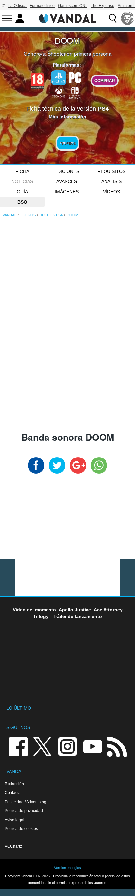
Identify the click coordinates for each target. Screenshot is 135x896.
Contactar (13, 792)
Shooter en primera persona (80, 53)
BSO (22, 202)
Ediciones (66, 171)
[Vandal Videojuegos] (67, 17)
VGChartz (13, 846)
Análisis (111, 181)
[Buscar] (113, 18)
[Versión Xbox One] (58, 92)
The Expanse (102, 5)
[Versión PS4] (58, 77)
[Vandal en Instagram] (67, 746)
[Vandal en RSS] (116, 746)
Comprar (104, 80)
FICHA (22, 171)
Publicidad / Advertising (25, 802)
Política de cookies (21, 828)
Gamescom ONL (72, 5)
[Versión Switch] (75, 92)
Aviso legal (14, 820)
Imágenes (67, 191)
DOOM (67, 40)
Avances (66, 181)
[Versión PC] (75, 77)
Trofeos (68, 143)
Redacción (14, 784)
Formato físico (42, 5)
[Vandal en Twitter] (42, 746)
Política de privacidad (24, 810)
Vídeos (111, 191)
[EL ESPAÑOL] (127, 18)
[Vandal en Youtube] (92, 746)
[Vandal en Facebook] (18, 746)
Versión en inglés (67, 868)
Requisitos (111, 171)
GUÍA (22, 191)
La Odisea (17, 5)
